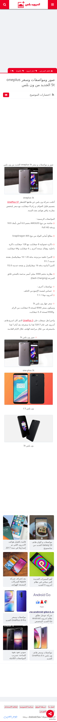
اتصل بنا (51, 707)
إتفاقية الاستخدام (11, 707)
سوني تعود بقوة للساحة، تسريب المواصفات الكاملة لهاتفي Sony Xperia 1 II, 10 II (16, 655)
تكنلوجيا (18, 71)
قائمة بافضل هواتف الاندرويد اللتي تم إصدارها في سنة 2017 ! (16, 545)
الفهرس (43, 711)
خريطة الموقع (41, 707)
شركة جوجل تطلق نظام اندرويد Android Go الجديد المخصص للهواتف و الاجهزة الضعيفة (42, 618)
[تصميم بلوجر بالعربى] (11, 717)
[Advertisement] (28, 39)
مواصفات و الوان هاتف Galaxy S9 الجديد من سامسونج (42, 545)
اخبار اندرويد (30, 71)
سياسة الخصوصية (26, 707)
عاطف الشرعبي (45, 71)
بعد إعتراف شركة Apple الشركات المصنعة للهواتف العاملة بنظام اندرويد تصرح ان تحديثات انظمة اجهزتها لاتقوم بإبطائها (17, 582)
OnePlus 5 (28, 320)
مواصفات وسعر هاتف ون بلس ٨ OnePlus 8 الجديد (42, 655)
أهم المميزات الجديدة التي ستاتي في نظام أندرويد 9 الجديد (42, 581)
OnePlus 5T (13, 201)
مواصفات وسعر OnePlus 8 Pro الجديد (16, 619)
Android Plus (28, 4)
